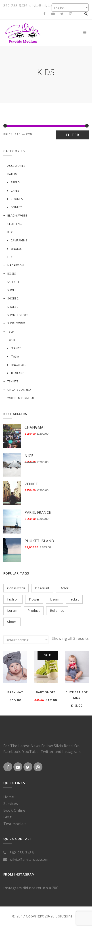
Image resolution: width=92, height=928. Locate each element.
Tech (11, 332)
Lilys (10, 257)
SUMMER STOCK (18, 315)
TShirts (12, 381)
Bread (15, 182)
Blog (7, 817)
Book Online (14, 810)
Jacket (74, 599)
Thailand (18, 373)
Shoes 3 (13, 307)
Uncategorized (19, 390)
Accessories (16, 166)
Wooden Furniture (21, 398)
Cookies (17, 199)
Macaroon (15, 265)
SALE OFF (13, 282)
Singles (16, 249)
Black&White (17, 215)
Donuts (17, 207)
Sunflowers (16, 323)
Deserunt (42, 588)
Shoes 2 (13, 298)
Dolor (64, 588)
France (16, 348)
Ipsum (54, 599)
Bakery (12, 174)
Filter (72, 134)
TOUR (11, 340)
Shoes (11, 290)
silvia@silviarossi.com (48, 5)
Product (34, 610)
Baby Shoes (46, 692)
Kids (10, 232)
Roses (11, 273)
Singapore (18, 365)
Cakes (15, 191)
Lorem (12, 610)
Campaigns (19, 240)
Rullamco (57, 610)
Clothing (14, 224)
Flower (34, 599)
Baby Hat (15, 692)
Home (8, 796)
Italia (15, 356)
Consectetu (16, 588)
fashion (13, 599)
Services (10, 803)
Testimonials (14, 823)
